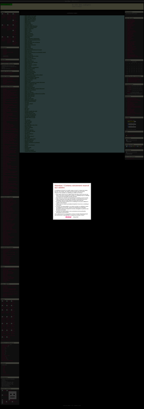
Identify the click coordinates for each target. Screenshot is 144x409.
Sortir (75, 217)
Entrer (68, 217)
